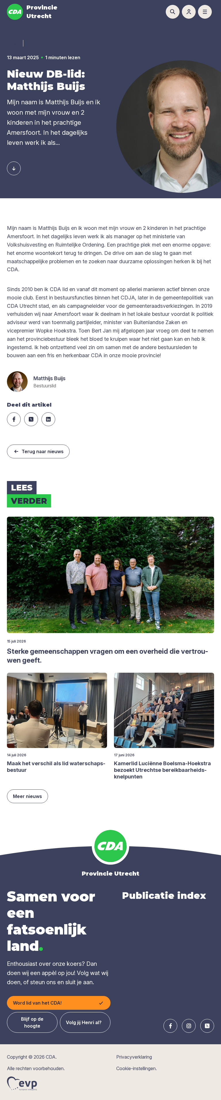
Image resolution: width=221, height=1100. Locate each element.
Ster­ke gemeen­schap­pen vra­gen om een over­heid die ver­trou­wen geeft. (107, 655)
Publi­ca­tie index (164, 895)
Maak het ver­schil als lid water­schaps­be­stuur (56, 766)
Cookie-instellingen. (136, 1068)
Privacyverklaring (134, 1057)
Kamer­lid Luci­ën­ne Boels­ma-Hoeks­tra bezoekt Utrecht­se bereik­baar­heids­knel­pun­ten (162, 770)
